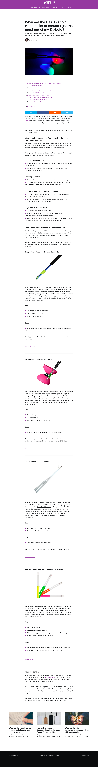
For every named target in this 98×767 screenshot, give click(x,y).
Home (25, 7)
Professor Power (12, 755)
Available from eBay (30, 448)
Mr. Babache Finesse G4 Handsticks (38, 99)
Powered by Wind (55, 7)
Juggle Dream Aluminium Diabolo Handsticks (41, 97)
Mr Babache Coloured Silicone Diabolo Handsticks (42, 104)
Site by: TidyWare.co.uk (56, 755)
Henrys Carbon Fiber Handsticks (38, 101)
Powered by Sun (33, 7)
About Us (64, 7)
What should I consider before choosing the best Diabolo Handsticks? (45, 83)
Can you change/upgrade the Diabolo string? (40, 90)
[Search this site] (73, 7)
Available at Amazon (30, 346)
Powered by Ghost (85, 755)
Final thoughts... (32, 106)
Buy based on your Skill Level (37, 92)
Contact (70, 7)
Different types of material (36, 85)
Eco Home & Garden (44, 7)
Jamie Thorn (32, 39)
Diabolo (27, 120)
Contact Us (42, 755)
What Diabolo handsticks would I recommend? (40, 95)
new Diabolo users (51, 677)
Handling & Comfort (34, 87)
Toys (26, 18)
